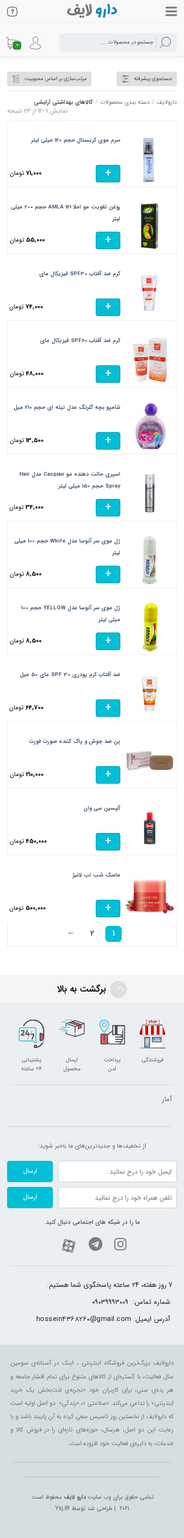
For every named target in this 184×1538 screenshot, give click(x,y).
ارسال (30, 1171)
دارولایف (167, 102)
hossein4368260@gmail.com (84, 1319)
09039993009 (110, 1302)
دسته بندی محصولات (125, 102)
